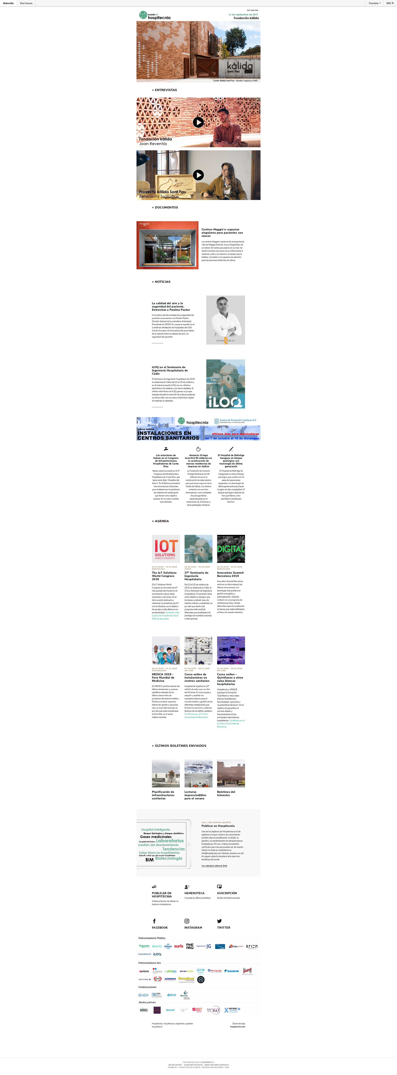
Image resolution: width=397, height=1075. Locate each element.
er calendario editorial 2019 (215, 865)
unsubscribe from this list (193, 1065)
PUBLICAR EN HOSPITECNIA (162, 894)
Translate (374, 3)
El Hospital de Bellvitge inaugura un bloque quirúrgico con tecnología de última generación (231, 461)
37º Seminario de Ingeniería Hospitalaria (196, 576)
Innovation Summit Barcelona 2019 (230, 574)
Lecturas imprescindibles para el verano (195, 795)
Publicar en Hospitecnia (218, 826)
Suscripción (227, 893)
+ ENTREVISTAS (164, 90)
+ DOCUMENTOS (165, 207)
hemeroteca (195, 893)
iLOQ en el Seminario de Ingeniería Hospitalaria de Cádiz (170, 370)
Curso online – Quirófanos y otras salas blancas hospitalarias (230, 679)
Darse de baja (238, 1023)
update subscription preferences (216, 1065)
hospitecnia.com (237, 1026)
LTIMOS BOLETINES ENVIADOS (179, 746)
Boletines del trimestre (226, 793)
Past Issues (26, 3)
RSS (388, 3)
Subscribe (8, 3)
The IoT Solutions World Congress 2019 (164, 576)
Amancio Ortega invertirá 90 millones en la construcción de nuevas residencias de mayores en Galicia (198, 461)
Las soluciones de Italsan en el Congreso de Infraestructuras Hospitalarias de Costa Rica (166, 461)
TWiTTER (223, 927)
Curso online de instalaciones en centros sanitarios (197, 677)
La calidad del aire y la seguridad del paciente (168, 304)
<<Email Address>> (207, 1062)
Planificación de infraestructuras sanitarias (163, 795)
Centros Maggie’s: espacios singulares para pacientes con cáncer (222, 233)
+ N (154, 282)
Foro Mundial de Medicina (163, 679)
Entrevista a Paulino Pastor (171, 310)
